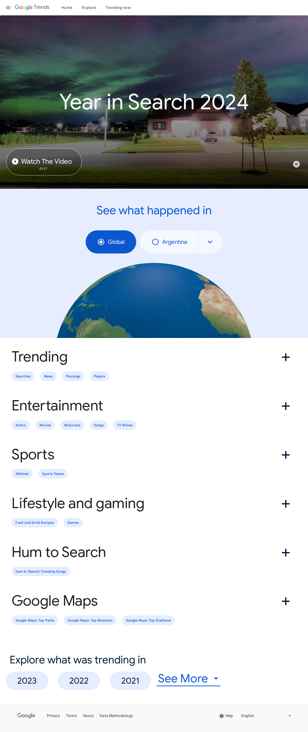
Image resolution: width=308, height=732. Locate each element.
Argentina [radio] (174, 242)
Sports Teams (53, 474)
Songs (99, 425)
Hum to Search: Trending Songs (40, 571)
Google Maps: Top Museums (90, 620)
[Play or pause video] (296, 164)
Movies (45, 425)
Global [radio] (116, 242)
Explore (89, 7)
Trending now (118, 7)
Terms (71, 715)
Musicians (72, 425)
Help (229, 715)
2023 (27, 680)
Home (66, 7)
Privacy (53, 715)
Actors (20, 425)
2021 (130, 680)
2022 (79, 680)
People (99, 376)
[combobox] (210, 241)
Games (73, 522)
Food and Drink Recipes (34, 522)
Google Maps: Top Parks (34, 620)
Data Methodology (116, 715)
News (48, 376)
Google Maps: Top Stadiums (148, 620)
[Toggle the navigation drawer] (8, 7)
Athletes (22, 474)
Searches (23, 376)
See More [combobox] (183, 679)
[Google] (26, 716)
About (88, 715)
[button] (299, 166)
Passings (73, 376)
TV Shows (125, 425)
